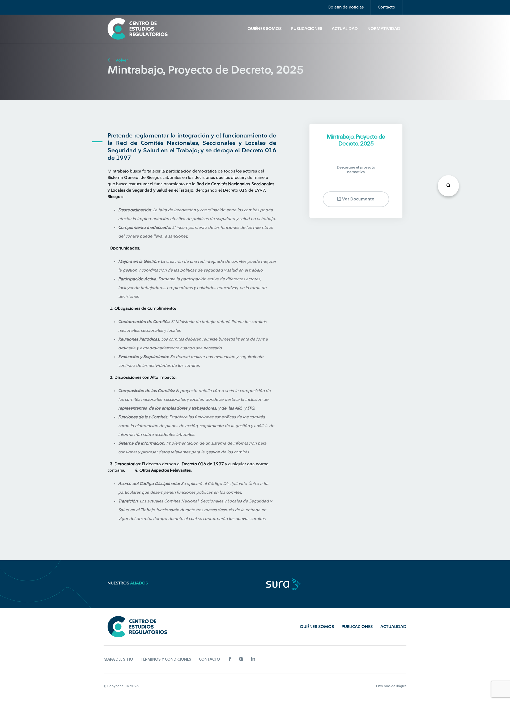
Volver (121, 60)
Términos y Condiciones (166, 659)
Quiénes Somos (265, 29)
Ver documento (358, 199)
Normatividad (383, 29)
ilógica (401, 686)
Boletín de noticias (346, 7)
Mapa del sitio (118, 659)
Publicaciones (306, 29)
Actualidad (345, 29)
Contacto (386, 7)
